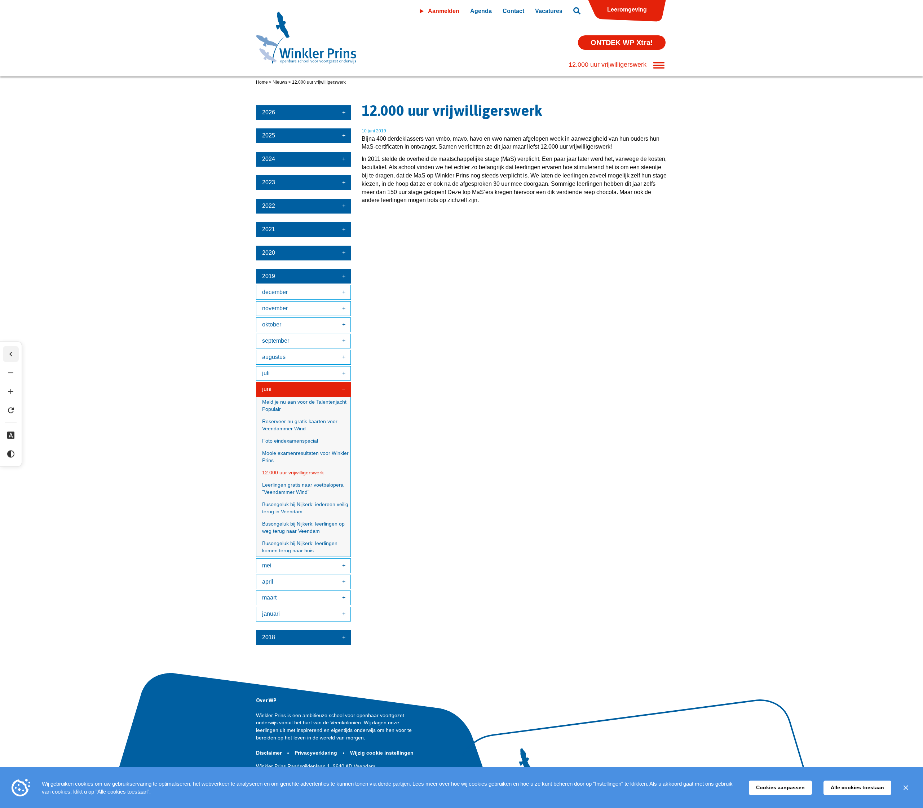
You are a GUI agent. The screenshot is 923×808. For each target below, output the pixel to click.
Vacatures (548, 11)
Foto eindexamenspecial (290, 441)
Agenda (481, 11)
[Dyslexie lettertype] (11, 435)
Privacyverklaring (317, 753)
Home (262, 82)
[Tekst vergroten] (11, 392)
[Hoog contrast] (11, 454)
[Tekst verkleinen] (11, 373)
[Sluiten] (905, 787)
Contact (513, 11)
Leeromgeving (627, 9)
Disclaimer (269, 753)
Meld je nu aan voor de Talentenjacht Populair (304, 405)
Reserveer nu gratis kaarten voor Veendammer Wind (299, 424)
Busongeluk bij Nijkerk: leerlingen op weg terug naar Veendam (303, 527)
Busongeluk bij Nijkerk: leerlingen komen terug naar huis (299, 546)
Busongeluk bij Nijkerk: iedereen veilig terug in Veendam (305, 507)
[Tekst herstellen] (11, 410)
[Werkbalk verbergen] (11, 354)
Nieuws (280, 82)
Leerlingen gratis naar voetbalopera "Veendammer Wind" (303, 488)
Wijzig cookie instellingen (382, 753)
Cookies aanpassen (780, 787)
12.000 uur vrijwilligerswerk (293, 472)
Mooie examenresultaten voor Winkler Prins (305, 456)
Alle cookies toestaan (857, 787)
